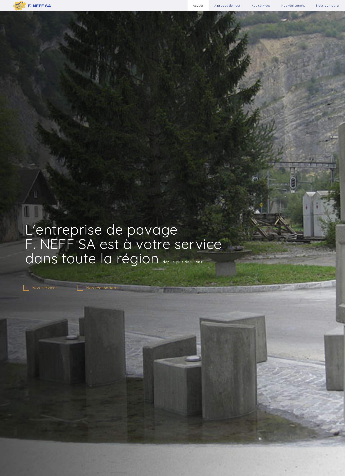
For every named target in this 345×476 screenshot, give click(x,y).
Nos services (45, 288)
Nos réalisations (102, 288)
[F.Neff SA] (26, 5)
